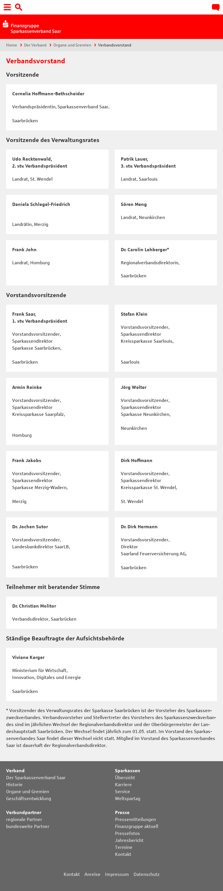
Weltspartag (127, 798)
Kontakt (123, 854)
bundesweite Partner (27, 826)
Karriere (123, 784)
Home (11, 45)
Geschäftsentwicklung (28, 798)
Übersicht (125, 777)
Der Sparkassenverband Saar (36, 777)
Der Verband (35, 45)
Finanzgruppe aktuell (136, 826)
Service (122, 791)
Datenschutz (147, 874)
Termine (123, 847)
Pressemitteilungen (135, 819)
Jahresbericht (129, 840)
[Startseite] (31, 26)
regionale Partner (24, 819)
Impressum (117, 874)
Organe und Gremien (72, 45)
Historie (14, 784)
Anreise (92, 874)
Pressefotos (127, 833)
